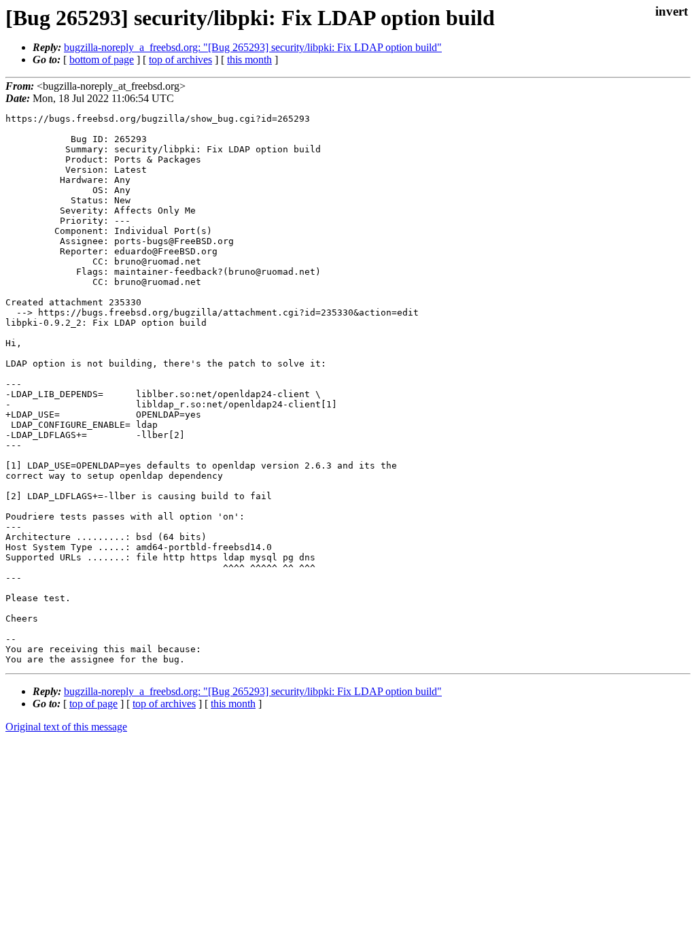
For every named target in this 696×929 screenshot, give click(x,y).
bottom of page (101, 59)
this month (249, 59)
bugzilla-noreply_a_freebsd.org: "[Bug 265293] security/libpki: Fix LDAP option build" (253, 47)
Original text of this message (66, 726)
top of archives (180, 59)
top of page (93, 703)
